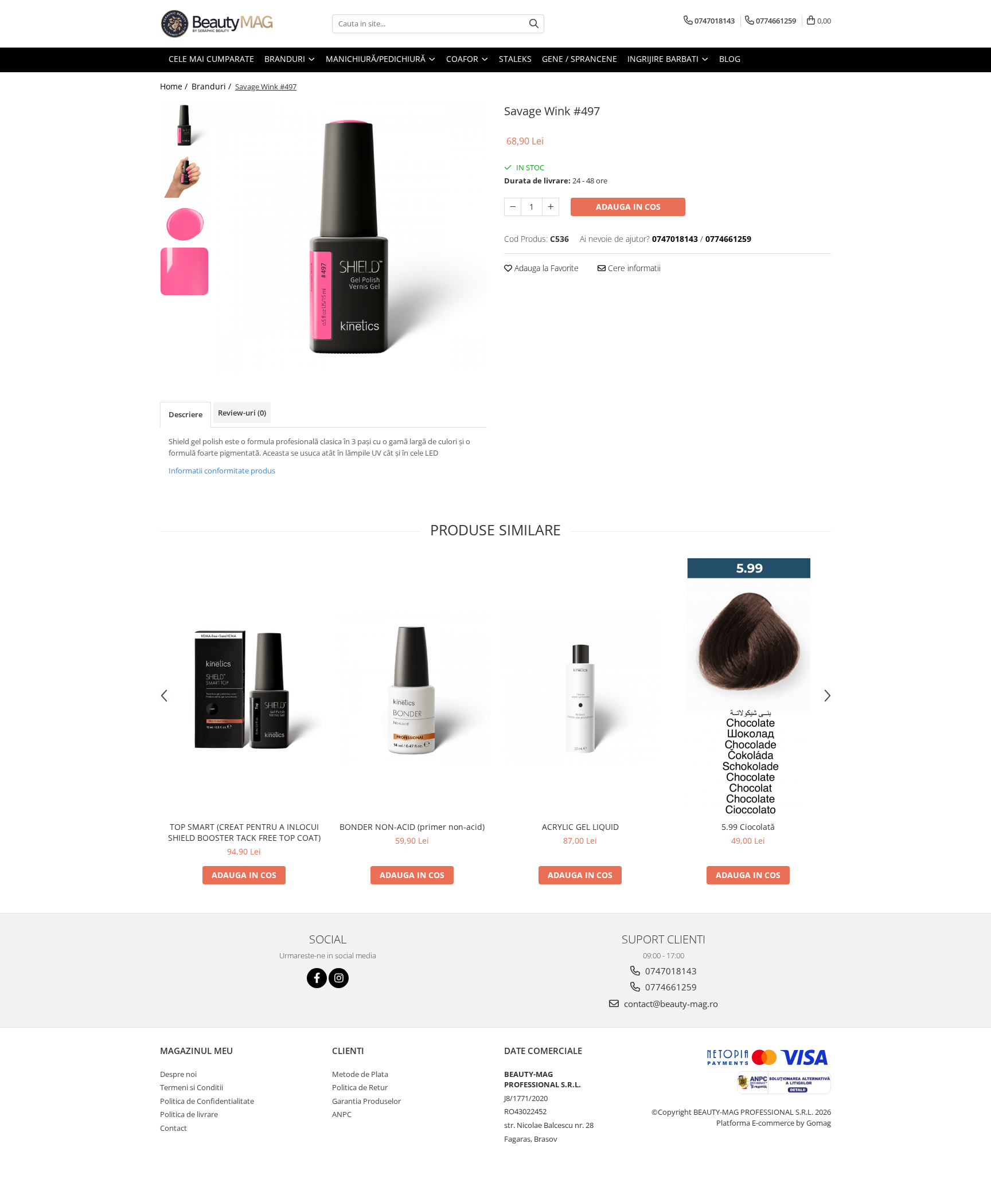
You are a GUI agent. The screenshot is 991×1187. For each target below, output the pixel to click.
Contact (173, 1128)
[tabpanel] (350, 237)
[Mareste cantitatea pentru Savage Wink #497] (550, 207)
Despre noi (178, 1074)
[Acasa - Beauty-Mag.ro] (217, 24)
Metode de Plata (360, 1074)
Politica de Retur (360, 1087)
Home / (175, 86)
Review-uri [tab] (242, 413)
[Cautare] (534, 23)
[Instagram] (339, 978)
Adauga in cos (628, 206)
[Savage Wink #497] (350, 237)
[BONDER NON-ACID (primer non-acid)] (412, 687)
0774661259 (670, 987)
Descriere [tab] (185, 414)
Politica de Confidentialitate (207, 1101)
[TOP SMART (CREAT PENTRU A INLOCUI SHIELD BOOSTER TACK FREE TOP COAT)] (244, 687)
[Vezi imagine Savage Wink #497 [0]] (184, 125)
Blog (729, 58)
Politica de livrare (189, 1114)
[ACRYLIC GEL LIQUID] (580, 687)
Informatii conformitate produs (222, 470)
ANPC (342, 1114)
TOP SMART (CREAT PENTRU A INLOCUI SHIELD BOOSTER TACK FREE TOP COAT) (244, 832)
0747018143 (670, 971)
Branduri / (212, 86)
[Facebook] (317, 978)
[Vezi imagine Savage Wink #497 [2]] (184, 222)
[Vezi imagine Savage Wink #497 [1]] (184, 174)
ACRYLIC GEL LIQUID (580, 826)
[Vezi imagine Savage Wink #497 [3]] (184, 271)
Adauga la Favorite (545, 268)
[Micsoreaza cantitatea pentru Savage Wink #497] (512, 207)
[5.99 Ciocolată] (748, 687)
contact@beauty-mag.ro (670, 1003)
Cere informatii (633, 268)
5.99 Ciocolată (748, 826)
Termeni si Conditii (191, 1087)
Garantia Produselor (366, 1101)
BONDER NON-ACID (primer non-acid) (412, 826)
